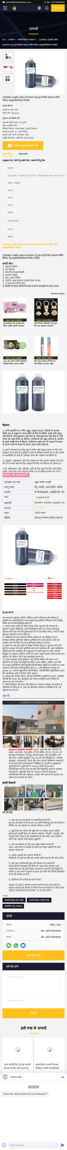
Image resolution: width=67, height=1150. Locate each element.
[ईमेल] (23, 945)
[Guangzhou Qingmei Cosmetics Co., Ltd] (15, 8)
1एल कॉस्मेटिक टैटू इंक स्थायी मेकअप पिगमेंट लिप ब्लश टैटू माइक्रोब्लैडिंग (17, 1066)
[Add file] (4, 1145)
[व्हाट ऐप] (16, 945)
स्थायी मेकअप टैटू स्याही (14, 900)
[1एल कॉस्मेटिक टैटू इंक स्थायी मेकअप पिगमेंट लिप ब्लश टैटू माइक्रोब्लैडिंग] (17, 1049)
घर (3, 39)
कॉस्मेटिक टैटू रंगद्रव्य (13, 906)
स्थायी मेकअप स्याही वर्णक (39, 900)
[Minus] (63, 1077)
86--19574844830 (55, 2)
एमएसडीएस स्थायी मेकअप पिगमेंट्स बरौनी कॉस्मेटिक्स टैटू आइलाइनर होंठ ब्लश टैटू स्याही (48, 1066)
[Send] (62, 1145)
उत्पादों (11, 39)
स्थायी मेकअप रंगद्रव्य (26, 39)
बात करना (58, 8)
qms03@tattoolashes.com (18, 2)
